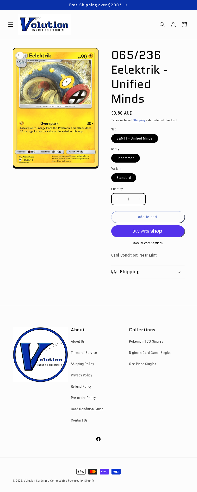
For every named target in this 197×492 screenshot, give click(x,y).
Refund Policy (81, 386)
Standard (124, 178)
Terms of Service (84, 353)
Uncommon (126, 158)
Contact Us (79, 420)
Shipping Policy (82, 364)
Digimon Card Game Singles (150, 353)
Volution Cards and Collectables (45, 480)
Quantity (117, 189)
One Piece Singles (142, 364)
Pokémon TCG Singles (146, 341)
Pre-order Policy (83, 398)
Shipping (139, 120)
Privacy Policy (81, 375)
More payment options (148, 243)
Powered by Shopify (81, 480)
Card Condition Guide (87, 409)
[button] (10, 24)
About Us (78, 341)
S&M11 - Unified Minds (135, 138)
